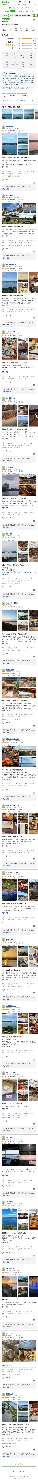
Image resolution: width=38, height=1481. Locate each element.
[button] (7, 114)
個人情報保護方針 (22, 1476)
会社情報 (12, 1476)
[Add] (34, 20)
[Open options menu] (35, 126)
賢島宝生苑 (5, 22)
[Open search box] (4, 95)
